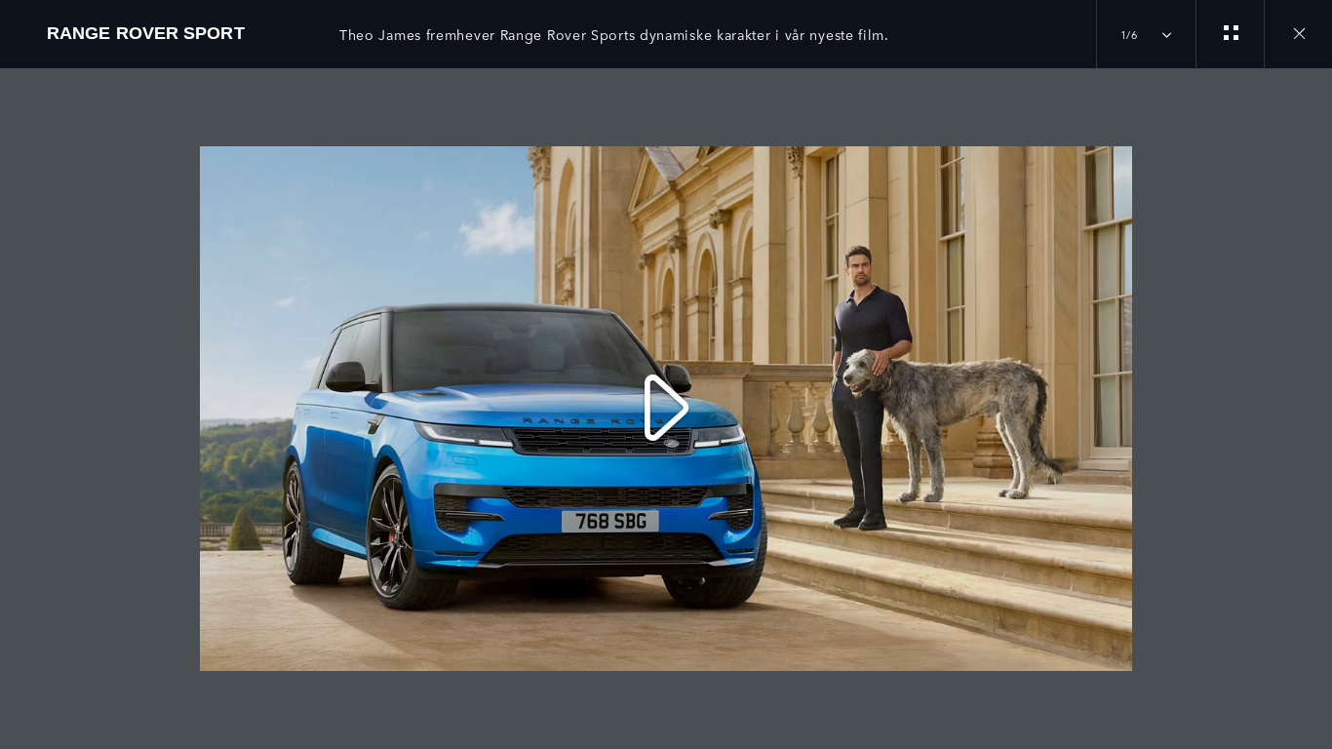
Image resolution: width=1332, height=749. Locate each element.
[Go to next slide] (1310, 396)
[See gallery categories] (1229, 34)
